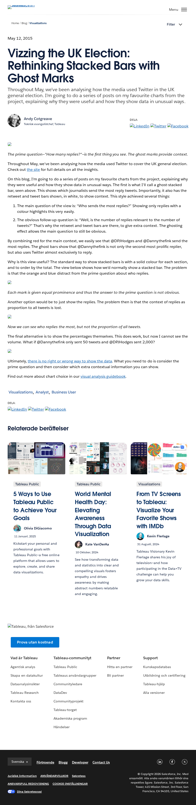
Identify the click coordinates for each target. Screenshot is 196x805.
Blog (24, 23)
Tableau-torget (65, 710)
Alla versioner (154, 692)
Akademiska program (70, 718)
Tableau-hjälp (154, 684)
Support (150, 657)
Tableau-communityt (72, 657)
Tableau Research (24, 692)
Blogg (63, 762)
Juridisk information (22, 776)
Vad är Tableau (24, 657)
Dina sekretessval (29, 791)
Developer (80, 762)
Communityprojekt (68, 701)
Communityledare (68, 684)
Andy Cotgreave (38, 118)
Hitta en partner (119, 667)
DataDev (60, 692)
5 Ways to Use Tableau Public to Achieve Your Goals (35, 506)
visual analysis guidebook (103, 376)
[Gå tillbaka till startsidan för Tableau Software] (24, 5)
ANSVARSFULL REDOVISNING (28, 784)
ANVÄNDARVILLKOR (54, 776)
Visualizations (37, 23)
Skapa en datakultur (27, 675)
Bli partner (115, 675)
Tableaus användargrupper (75, 675)
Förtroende (45, 762)
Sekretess (79, 776)
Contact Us (101, 762)
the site (33, 169)
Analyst (42, 392)
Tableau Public (65, 667)
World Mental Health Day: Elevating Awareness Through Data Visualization (93, 514)
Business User (64, 392)
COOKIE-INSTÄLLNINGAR (70, 784)
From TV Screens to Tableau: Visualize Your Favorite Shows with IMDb (158, 510)
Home (15, 23)
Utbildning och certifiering (164, 675)
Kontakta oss (21, 701)
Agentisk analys (23, 667)
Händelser (62, 727)
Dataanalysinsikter (25, 684)
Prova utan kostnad (35, 642)
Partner (113, 657)
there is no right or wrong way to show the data (70, 361)
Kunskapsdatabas (157, 667)
